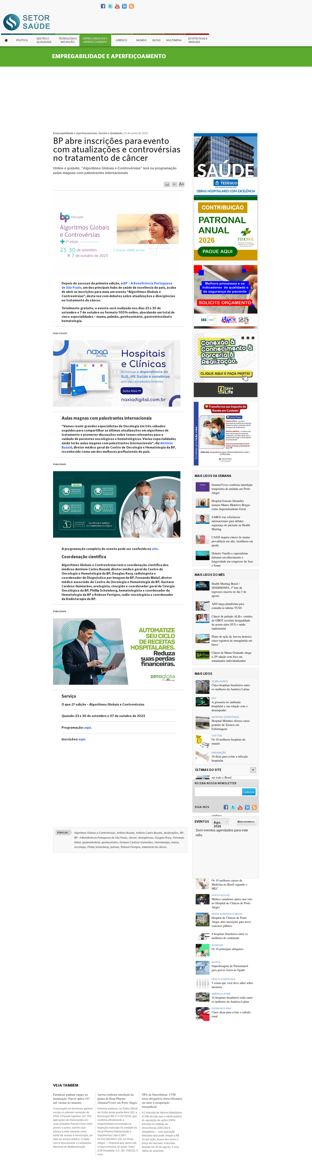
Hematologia (162, 842)
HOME (6, 40)
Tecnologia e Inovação (68, 40)
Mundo (141, 40)
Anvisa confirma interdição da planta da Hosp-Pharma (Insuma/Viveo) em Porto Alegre (117, 1098)
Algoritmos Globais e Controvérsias (94, 832)
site (155, 549)
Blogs (157, 40)
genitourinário (110, 842)
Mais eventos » (246, 821)
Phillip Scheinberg (98, 847)
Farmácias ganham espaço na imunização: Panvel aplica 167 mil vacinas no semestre (71, 1098)
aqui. (88, 727)
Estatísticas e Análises (197, 40)
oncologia (80, 847)
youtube (117, 6)
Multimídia (174, 40)
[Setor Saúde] (28, 22)
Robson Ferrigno (130, 847)
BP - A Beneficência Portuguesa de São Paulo (100, 837)
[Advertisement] (156, 98)
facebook (103, 6)
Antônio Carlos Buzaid (149, 832)
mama (174, 842)
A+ (181, 184)
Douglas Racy (163, 837)
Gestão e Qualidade (44, 40)
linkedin (124, 6)
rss (131, 6)
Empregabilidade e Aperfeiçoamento (95, 40)
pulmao (114, 847)
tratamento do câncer (154, 847)
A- (174, 184)
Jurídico (121, 40)
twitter (110, 6)
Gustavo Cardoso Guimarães (136, 842)
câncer (133, 837)
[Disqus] (121, 915)
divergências (145, 837)
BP (181, 832)
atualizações (171, 832)
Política (22, 40)
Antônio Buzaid (125, 832)
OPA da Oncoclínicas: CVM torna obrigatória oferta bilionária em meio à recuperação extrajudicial (162, 1100)
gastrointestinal (91, 842)
